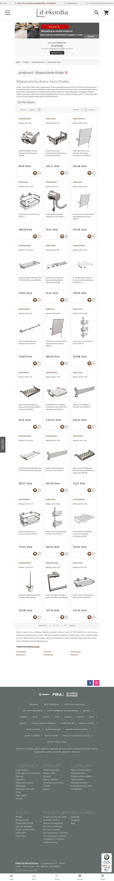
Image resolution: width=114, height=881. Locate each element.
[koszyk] (35, 173)
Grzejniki (47, 776)
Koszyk (102, 879)
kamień (81, 716)
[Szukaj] (97, 12)
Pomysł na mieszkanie (53, 823)
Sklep (11, 879)
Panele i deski (49, 773)
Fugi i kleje (20, 835)
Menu (34, 879)
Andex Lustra (77, 182)
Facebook (75, 816)
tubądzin (24, 716)
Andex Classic (23, 182)
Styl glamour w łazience (54, 839)
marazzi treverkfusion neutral (76, 735)
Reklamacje (21, 785)
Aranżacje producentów (81, 785)
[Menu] (7, 12)
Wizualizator (76, 789)
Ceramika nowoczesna (53, 782)
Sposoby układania (24, 826)
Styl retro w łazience (52, 826)
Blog (73, 823)
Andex (37, 646)
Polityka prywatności (25, 789)
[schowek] (39, 173)
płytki (91, 716)
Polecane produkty (79, 782)
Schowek (80, 879)
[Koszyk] (106, 12)
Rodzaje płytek (22, 820)
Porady (19, 816)
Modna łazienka (50, 842)
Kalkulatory (21, 832)
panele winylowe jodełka (77, 729)
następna (72, 625)
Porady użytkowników (25, 829)
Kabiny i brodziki (50, 779)
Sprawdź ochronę (57, 53)
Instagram (75, 820)
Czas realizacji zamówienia (28, 773)
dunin (35, 716)
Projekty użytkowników (81, 776)
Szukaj (57, 879)
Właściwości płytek (24, 823)
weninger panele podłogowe (43, 723)
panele (23, 723)
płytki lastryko (67, 723)
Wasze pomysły (78, 773)
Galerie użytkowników (81, 770)
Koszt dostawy (22, 770)
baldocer (69, 716)
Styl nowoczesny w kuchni (54, 835)
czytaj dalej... (27, 102)
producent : (41, 72)
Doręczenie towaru (24, 782)
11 (65, 625)
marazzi (46, 716)
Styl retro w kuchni (51, 829)
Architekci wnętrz (51, 820)
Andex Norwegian (25, 118)
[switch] (106, 870)
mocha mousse (51, 735)
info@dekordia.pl (63, 3)
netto (57, 716)
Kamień (46, 785)
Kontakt (19, 798)
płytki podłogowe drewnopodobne (63, 710)
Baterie (46, 789)
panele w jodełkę (32, 735)
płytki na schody (33, 729)
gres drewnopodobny (33, 710)
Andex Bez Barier (79, 118)
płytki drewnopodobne (74, 704)
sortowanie (23, 110)
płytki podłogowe (51, 704)
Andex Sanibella (51, 182)
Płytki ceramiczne (51, 770)
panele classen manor (57, 741)
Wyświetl (75, 110)
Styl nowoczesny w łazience (55, 832)
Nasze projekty (77, 779)
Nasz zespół (21, 795)
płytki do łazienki (53, 729)
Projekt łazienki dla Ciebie (55, 816)
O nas (18, 792)
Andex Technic (51, 118)
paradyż (86, 710)
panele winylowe (86, 723)
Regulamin (20, 779)
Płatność (19, 776)
